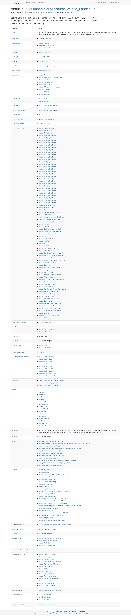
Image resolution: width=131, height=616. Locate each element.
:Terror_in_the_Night (47, 294)
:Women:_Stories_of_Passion (50, 275)
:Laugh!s (44, 313)
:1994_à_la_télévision (48, 171)
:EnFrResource (45, 597)
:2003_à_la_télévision (48, 191)
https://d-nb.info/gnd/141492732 (48, 508)
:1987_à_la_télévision (48, 154)
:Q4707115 (44, 61)
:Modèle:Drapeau (46, 371)
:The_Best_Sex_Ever (47, 272)
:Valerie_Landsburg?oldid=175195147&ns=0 (55, 525)
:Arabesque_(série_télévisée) (50, 212)
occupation (16, 75)
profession (16, 99)
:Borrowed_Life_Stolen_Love (50, 303)
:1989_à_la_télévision (48, 159)
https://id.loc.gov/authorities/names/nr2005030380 (54, 513)
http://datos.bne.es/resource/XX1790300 (51, 515)
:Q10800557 (44, 94)
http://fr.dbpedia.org (46, 12)
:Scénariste (44, 89)
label (14, 437)
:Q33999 (43, 409)
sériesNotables (18, 352)
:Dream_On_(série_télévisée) (50, 231)
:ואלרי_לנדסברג (46, 486)
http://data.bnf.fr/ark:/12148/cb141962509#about (53, 501)
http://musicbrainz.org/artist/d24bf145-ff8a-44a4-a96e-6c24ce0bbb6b (60, 506)
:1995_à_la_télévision (48, 174)
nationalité (16, 336)
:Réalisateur (45, 84)
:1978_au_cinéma (47, 138)
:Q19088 (43, 404)
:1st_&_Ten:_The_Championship (51, 279)
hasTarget (17, 595)
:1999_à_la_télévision (48, 181)
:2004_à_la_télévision (48, 193)
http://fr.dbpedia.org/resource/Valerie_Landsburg (58, 8)
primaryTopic (18, 604)
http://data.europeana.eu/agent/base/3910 (52, 520)
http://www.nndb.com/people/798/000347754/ (52, 446)
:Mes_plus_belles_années (49, 270)
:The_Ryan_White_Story (48, 291)
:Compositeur (45, 82)
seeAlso (15, 441)
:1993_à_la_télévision (48, 169)
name (14, 534)
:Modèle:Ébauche (46, 369)
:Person (42, 392)
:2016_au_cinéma (47, 207)
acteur (16, 590)
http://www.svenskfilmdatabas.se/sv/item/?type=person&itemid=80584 (60, 448)
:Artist (41, 399)
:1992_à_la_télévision (48, 166)
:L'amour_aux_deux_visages (50, 308)
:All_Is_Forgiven (46, 287)
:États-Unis (44, 48)
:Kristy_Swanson (46, 569)
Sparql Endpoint (115, 2)
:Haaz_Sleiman (46, 566)
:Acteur (43, 75)
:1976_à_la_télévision (48, 135)
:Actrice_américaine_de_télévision (52, 217)
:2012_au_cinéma (47, 205)
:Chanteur (44, 80)
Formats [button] (44, 2)
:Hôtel (43, 236)
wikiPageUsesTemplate (20, 357)
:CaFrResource (45, 595)
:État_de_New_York (47, 45)
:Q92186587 (44, 57)
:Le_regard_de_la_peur (48, 296)
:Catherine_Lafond (47, 559)
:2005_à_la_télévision (48, 195)
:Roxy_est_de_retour (47, 248)
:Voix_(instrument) (47, 66)
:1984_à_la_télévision (48, 147)
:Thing (41, 390)
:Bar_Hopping (45, 301)
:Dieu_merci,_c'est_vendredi (50, 229)
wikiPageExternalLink (19, 110)
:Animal (42, 421)
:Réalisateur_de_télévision (49, 87)
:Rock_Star (44, 246)
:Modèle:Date (45, 359)
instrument (16, 66)
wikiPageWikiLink (18, 128)
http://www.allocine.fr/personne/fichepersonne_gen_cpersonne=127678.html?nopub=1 (65, 443)
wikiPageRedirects (19, 550)
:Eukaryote (43, 423)
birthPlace (16, 43)
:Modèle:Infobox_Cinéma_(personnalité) (53, 376)
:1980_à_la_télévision (48, 142)
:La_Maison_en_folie (47, 239)
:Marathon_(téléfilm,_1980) (49, 267)
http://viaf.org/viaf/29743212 (47, 510)
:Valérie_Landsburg (47, 550)
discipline (15, 57)
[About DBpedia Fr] (16, 2)
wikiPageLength (17, 119)
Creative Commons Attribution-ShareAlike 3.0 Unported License (81, 613)
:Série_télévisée (46, 251)
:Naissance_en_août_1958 (49, 219)
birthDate (15, 38)
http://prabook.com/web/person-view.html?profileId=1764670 (57, 460)
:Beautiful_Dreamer (47, 554)
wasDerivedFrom (18, 525)
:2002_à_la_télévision (48, 188)
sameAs (15, 470)
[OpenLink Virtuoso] (49, 611)
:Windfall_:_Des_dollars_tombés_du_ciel (53, 260)
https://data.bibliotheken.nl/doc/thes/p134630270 (53, 503)
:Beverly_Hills (45, 215)
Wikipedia (52, 613)
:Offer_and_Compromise (49, 315)
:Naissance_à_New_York (49, 222)
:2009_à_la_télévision (48, 203)
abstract (15, 32)
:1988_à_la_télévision (48, 157)
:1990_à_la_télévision (48, 164)
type (14, 390)
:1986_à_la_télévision (48, 152)
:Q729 (42, 416)
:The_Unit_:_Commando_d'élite (51, 255)
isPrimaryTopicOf (18, 529)
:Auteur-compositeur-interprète (50, 77)
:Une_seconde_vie (47, 258)
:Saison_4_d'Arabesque (48, 578)
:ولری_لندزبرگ (45, 484)
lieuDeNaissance (18, 327)
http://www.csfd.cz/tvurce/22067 (48, 458)
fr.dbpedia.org (69, 12)
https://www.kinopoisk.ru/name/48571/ (50, 451)
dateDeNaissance (19, 322)
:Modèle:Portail (46, 366)
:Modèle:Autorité (46, 357)
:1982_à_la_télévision (48, 145)
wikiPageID (16, 115)
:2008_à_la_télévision (48, 200)
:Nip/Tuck (44, 243)
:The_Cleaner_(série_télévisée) (51, 253)
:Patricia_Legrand (46, 574)
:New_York (44, 43)
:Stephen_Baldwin (47, 581)
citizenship (16, 52)
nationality (16, 70)
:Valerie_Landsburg (45, 470)
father (14, 61)
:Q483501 (44, 411)
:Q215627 (44, 406)
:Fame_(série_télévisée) (48, 106)
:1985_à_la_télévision (48, 150)
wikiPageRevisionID (19, 124)
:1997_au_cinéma (47, 178)
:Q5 (42, 414)
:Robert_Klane (45, 130)
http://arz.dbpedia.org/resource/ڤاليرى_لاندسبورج (53, 474)
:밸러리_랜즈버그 (47, 489)
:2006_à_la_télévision (48, 198)
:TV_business (45, 133)
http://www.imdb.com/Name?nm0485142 (51, 455)
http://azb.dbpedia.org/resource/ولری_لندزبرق (52, 498)
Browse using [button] (31, 2)
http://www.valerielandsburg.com (49, 110)
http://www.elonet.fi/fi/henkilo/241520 (50, 465)
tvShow (15, 106)
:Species (42, 426)
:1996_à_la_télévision (48, 176)
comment (15, 430)
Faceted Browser (100, 2)
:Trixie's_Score (46, 318)
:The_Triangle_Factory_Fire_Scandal (52, 289)
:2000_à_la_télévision (48, 183)
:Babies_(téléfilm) (46, 128)
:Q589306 (44, 472)
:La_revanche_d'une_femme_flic (51, 311)
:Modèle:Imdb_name (47, 373)
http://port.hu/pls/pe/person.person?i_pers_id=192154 (55, 463)
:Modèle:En (45, 364)
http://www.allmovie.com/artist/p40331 (50, 453)
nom (15, 341)
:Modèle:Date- (45, 361)
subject (15, 380)
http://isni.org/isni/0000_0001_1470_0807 (51, 441)
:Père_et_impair (46, 277)
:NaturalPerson (44, 418)
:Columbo (44, 227)
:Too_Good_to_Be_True (48, 282)
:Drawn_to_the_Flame (48, 306)
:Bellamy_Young (46, 557)
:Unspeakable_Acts (47, 284)
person (24, 12)
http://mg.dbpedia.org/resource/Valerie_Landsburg (54, 491)
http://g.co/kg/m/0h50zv (46, 518)
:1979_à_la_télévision (48, 140)
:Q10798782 (44, 92)
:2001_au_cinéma (47, 186)
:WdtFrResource (45, 599)
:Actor (41, 397)
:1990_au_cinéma (47, 162)
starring (16, 538)
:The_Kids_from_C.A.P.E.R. (49, 299)
